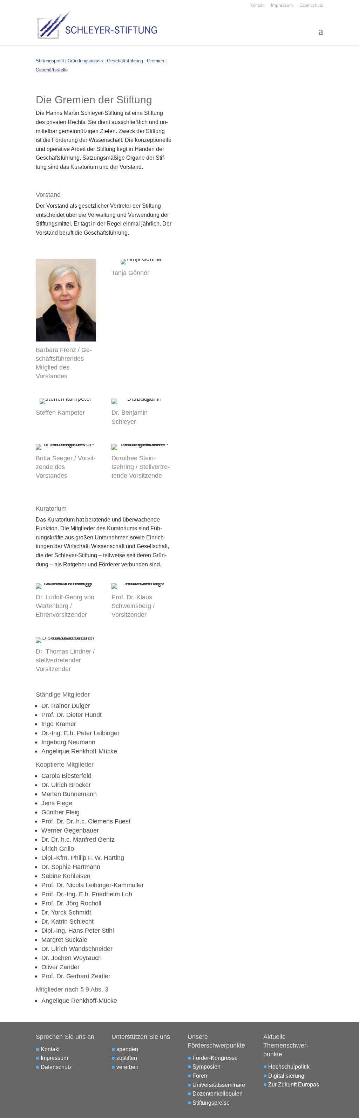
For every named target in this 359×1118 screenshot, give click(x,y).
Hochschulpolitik (289, 1067)
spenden (127, 1049)
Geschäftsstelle (52, 70)
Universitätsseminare (218, 1085)
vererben (127, 1067)
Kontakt (257, 5)
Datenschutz (311, 5)
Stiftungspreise (211, 1103)
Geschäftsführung (125, 60)
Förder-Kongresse (215, 1058)
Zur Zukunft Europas (293, 1085)
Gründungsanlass (85, 60)
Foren (199, 1076)
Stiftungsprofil (50, 60)
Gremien (156, 60)
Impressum (282, 5)
